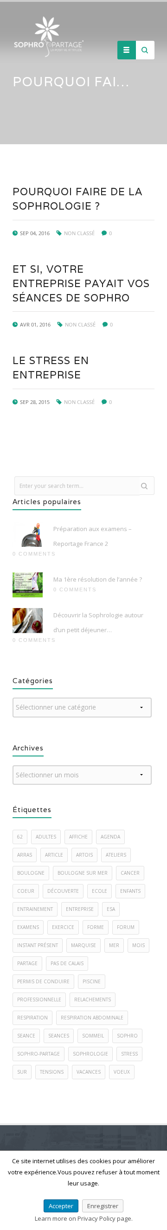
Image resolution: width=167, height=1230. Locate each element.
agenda (110, 836)
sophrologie (90, 1054)
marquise (83, 945)
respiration (32, 1017)
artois (84, 855)
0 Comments (34, 554)
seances (58, 1035)
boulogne (31, 873)
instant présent (37, 945)
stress (129, 1054)
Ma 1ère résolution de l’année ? (97, 579)
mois (138, 945)
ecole (99, 891)
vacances (89, 1072)
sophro (127, 1035)
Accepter (61, 1206)
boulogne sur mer (83, 873)
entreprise (80, 909)
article (54, 855)
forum (126, 927)
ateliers (116, 855)
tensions (52, 1072)
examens (28, 927)
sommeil (93, 1035)
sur (22, 1072)
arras (24, 855)
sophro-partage (38, 1054)
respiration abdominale (92, 1017)
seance (26, 1035)
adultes (46, 836)
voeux (122, 1072)
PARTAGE (27, 963)
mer (114, 945)
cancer (130, 873)
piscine (92, 981)
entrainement (35, 909)
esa (111, 909)
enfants (130, 891)
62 (20, 836)
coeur (25, 891)
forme (95, 927)
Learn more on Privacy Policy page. (84, 1218)
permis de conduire (43, 981)
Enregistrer (102, 1206)
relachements (92, 999)
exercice (63, 927)
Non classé (79, 233)
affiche (78, 836)
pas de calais (67, 963)
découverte (63, 891)
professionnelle (39, 999)
